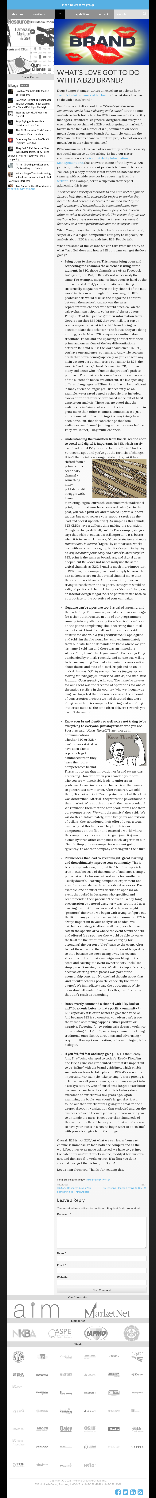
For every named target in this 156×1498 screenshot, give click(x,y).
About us (17, 14)
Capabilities (81, 14)
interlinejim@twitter (98, 1179)
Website (62, 1277)
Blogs (18, 85)
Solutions (39, 14)
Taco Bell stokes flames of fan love (82, 95)
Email (61, 1265)
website (62, 181)
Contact (103, 14)
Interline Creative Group (78, 4)
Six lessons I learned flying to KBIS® (124, 1187)
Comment (64, 1214)
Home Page (60, 14)
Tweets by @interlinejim (21, 188)
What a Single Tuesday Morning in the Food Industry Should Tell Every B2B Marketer (29, 177)
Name (61, 1253)
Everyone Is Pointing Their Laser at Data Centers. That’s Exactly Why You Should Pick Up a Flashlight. (29, 103)
